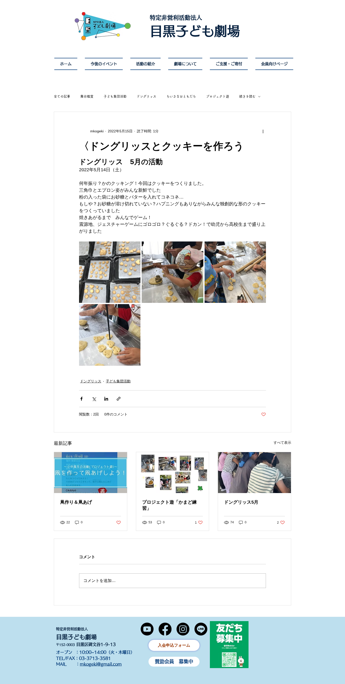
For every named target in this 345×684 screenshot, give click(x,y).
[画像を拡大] (109, 272)
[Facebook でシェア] (81, 398)
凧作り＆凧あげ (76, 502)
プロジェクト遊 (217, 96)
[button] (185, 64)
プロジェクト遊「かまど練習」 (169, 505)
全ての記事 (62, 96)
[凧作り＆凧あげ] (90, 472)
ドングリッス (146, 96)
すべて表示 (282, 443)
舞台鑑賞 (86, 96)
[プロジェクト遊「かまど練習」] (172, 472)
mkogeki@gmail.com (101, 664)
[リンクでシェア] (118, 398)
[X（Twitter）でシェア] (93, 398)
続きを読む (247, 96)
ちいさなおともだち (181, 96)
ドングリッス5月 (241, 502)
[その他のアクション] (263, 131)
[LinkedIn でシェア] (106, 398)
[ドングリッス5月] (254, 472)
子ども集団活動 (115, 96)
